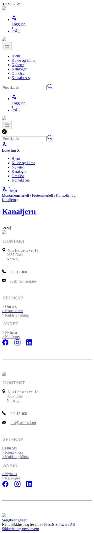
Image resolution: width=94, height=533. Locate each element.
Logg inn (19, 24)
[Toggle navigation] (7, 46)
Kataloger (19, 69)
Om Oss (18, 73)
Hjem (16, 56)
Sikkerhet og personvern (20, 529)
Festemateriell (42, 195)
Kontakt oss (21, 78)
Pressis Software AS (59, 524)
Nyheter (18, 65)
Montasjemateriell (15, 195)
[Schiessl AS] (4, 9)
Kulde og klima (23, 60)
